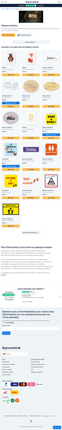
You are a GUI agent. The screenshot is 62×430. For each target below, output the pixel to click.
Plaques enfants (10, 9)
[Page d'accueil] (31, 348)
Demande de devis (25, 35)
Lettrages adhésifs (7, 96)
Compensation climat (37, 367)
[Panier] (59, 2)
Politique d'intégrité (10, 416)
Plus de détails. (9, 322)
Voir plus (3, 275)
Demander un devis (7, 372)
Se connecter (6, 367)
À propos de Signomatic (37, 364)
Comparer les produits (8, 364)
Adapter (12, 74)
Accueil (3, 9)
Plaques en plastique (47, 67)
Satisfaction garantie (37, 372)
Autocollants (5, 159)
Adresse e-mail (6, 325)
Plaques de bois (26, 96)
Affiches (4, 67)
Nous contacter (35, 361)
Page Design (5, 361)
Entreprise (46, 416)
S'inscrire (6, 333)
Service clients (6, 374)
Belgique (8, 354)
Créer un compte (7, 369)
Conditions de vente (22, 416)
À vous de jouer (9, 35)
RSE (32, 369)
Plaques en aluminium (48, 190)
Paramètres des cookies (35, 416)
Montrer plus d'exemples (30, 232)
